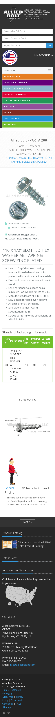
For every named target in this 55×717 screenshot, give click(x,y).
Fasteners (10, 124)
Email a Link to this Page (24, 227)
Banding (9, 106)
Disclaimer (8, 696)
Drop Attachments (15, 94)
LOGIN (9, 488)
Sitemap (7, 707)
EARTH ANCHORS (13, 76)
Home (20, 146)
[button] (27, 522)
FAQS (18, 703)
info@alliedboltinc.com (22, 664)
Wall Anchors (12, 118)
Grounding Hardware (17, 100)
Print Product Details (18, 223)
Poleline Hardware (15, 82)
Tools (7, 112)
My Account (42, 55)
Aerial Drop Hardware (17, 88)
